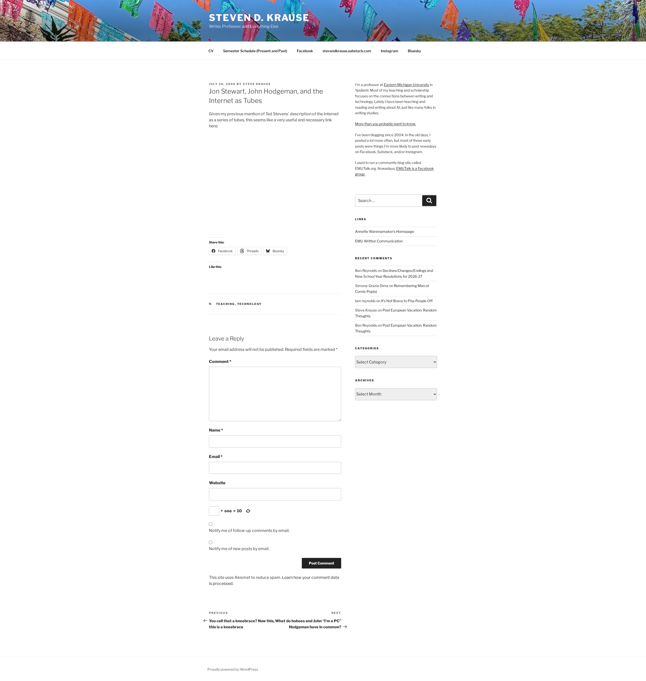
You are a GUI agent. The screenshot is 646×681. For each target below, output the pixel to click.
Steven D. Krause (259, 17)
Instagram (389, 51)
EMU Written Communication (379, 241)
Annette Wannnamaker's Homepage (384, 231)
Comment (220, 361)
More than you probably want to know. (385, 124)
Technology (249, 304)
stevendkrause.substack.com (346, 51)
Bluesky (414, 51)
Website (217, 482)
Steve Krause (257, 84)
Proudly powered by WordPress (232, 669)
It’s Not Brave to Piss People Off (407, 301)
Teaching (225, 304)
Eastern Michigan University (406, 84)
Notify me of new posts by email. (239, 548)
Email (216, 456)
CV (210, 51)
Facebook (305, 51)
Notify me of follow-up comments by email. (249, 530)
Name (216, 430)
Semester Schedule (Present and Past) (255, 51)
